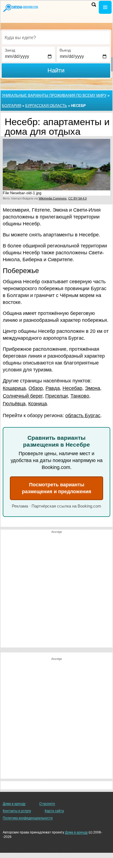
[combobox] (56, 37)
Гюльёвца (14, 403)
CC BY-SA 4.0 (77, 198)
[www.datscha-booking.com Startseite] (20, 8)
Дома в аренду (14, 804)
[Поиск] (94, 4)
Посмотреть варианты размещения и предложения (56, 488)
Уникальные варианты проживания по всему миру (54, 95)
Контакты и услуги (17, 811)
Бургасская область (46, 106)
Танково (79, 396)
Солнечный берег (23, 396)
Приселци (56, 396)
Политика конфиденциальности (28, 818)
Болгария (11, 106)
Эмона (92, 388)
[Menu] (105, 7)
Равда (53, 388)
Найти (55, 70)
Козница (37, 403)
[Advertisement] (56, 590)
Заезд (10, 50)
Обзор (36, 388)
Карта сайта (54, 811)
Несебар (72, 388)
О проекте (47, 804)
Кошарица (14, 388)
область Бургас (82, 415)
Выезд (65, 50)
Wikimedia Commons (53, 198)
